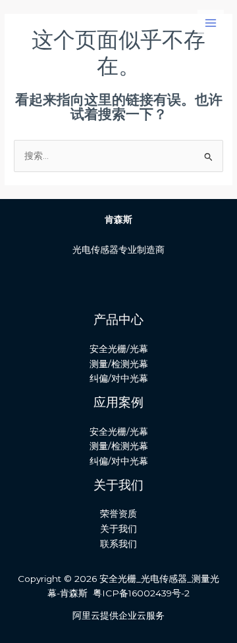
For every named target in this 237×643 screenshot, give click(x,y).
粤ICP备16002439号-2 (141, 593)
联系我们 (118, 544)
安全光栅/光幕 (119, 349)
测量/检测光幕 (119, 364)
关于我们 (118, 528)
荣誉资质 (118, 513)
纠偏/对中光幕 (119, 378)
